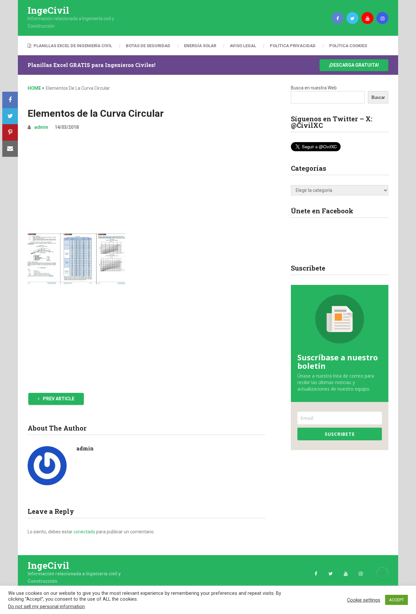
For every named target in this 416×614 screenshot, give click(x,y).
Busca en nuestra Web (314, 87)
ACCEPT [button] (396, 599)
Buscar (378, 97)
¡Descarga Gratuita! (354, 65)
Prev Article (58, 398)
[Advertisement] (146, 184)
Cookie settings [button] (363, 600)
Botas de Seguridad (148, 45)
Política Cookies (348, 45)
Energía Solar (200, 45)
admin (41, 127)
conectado (84, 531)
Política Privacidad (293, 45)
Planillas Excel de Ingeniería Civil (72, 45)
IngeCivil (48, 10)
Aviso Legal (243, 45)
